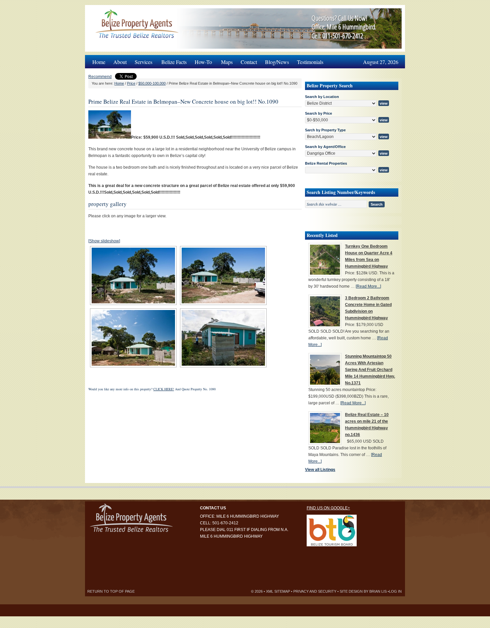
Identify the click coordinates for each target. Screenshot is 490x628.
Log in (395, 591)
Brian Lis (378, 591)
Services (141, 60)
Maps (227, 61)
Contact (249, 61)
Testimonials (310, 61)
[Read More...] (368, 286)
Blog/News (277, 61)
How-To (201, 60)
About (120, 61)
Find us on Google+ (328, 508)
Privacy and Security (314, 591)
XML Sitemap (278, 591)
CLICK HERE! (163, 389)
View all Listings (320, 469)
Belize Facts (174, 61)
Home (98, 61)
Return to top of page (111, 591)
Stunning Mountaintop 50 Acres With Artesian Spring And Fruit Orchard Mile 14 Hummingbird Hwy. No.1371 (370, 369)
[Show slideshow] (104, 241)
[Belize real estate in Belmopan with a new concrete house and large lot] (109, 137)
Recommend (100, 76)
